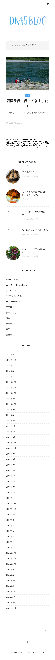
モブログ (10, 307)
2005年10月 (11, 608)
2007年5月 (11, 536)
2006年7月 (11, 580)
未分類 (9, 323)
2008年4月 (11, 481)
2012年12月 (11, 382)
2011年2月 (11, 426)
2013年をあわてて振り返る (35, 230)
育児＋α (25, 199)
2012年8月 (11, 398)
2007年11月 (11, 509)
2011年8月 (11, 415)
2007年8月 (11, 520)
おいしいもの (12, 290)
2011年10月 (11, 404)
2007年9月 (11, 514)
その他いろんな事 (30, 176)
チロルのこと (28, 172)
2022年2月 (11, 354)
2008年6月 (11, 470)
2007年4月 (11, 542)
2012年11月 (11, 387)
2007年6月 (11, 531)
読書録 (9, 334)
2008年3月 (11, 487)
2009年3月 (11, 437)
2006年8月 (11, 575)
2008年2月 (11, 492)
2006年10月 (11, 564)
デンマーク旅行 (13, 301)
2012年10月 (11, 393)
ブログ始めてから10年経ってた (35, 213)
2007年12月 (11, 503)
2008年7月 (11, 465)
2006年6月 (11, 586)
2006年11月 (11, 558)
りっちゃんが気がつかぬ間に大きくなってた (35, 193)
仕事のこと (11, 312)
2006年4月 (11, 597)
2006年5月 (11, 591)
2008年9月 (11, 454)
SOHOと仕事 (12, 279)
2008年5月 (11, 476)
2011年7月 (11, 420)
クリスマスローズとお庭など (35, 250)
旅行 (27, 95)
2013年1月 (11, 376)
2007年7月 (11, 525)
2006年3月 (11, 602)
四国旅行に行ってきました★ (27, 103)
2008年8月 (11, 459)
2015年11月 (11, 360)
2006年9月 (11, 569)
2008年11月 (11, 448)
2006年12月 (11, 553)
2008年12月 (11, 443)
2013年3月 (11, 371)
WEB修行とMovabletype (17, 285)
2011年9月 (11, 409)
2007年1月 (11, 547)
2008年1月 (11, 498)
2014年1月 (11, 365)
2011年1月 (11, 431)
